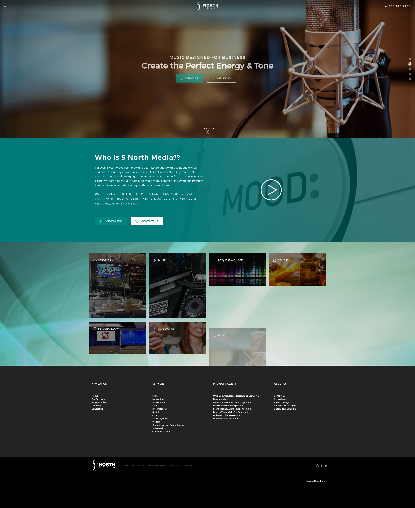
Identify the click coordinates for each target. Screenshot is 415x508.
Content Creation (161, 431)
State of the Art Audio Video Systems (410, 74)
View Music (113, 221)
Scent (155, 405)
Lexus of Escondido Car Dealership (231, 412)
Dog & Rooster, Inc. (183, 466)
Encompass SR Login (285, 408)
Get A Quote (280, 399)
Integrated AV (159, 408)
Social (155, 412)
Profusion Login (282, 402)
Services (191, 78)
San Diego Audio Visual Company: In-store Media (410, 59)
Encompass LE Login (285, 405)
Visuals (156, 421)
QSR (154, 415)
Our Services (98, 399)
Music (155, 395)
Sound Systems (160, 418)
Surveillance (158, 402)
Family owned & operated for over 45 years (410, 69)
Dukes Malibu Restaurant (226, 418)
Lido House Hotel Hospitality (228, 405)
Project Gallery (99, 402)
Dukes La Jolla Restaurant (226, 415)
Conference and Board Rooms (168, 425)
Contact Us (149, 221)
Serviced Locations (315, 481)
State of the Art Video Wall (410, 79)
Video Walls (158, 428)
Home (95, 395)
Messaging (158, 399)
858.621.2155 (399, 6)
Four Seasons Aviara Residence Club (232, 408)
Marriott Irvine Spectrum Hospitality (232, 402)
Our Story (223, 78)
